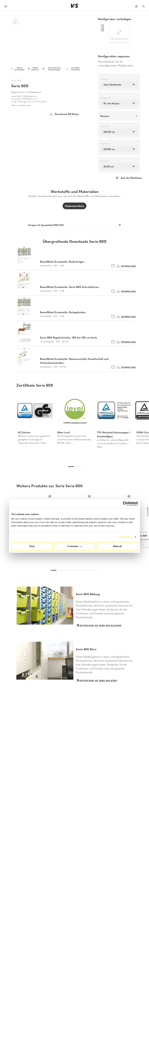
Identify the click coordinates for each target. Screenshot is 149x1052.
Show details (125, 537)
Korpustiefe (104, 161)
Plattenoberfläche (74, 205)
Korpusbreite (105, 126)
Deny (32, 546)
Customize (72, 546)
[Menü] (5, 7)
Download (128, 265)
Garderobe (104, 79)
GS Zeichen (24, 432)
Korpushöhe (105, 144)
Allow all (117, 546)
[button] (11, 421)
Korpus (104, 116)
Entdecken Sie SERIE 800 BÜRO (98, 680)
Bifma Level (63, 432)
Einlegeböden (105, 98)
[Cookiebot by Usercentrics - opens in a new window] (125, 503)
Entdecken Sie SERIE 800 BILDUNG (100, 625)
